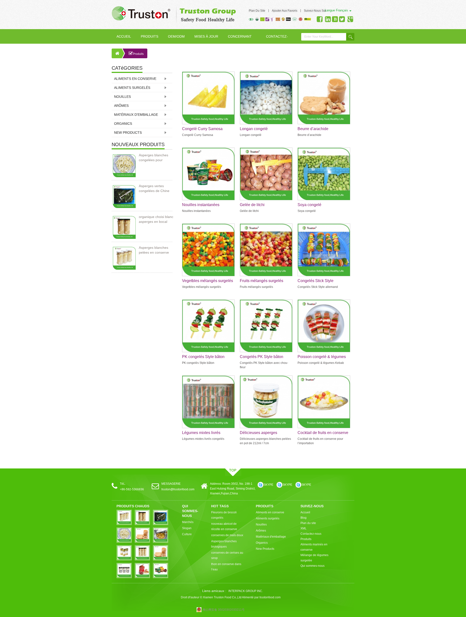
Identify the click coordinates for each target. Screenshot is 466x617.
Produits (149, 36)
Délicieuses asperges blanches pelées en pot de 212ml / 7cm (262, 433)
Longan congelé (254, 129)
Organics (123, 123)
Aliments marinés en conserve (313, 547)
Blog (303, 517)
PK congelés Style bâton (203, 357)
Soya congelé (309, 205)
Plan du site (257, 10)
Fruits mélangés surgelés (261, 281)
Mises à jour (206, 36)
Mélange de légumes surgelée (314, 557)
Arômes (121, 106)
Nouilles (122, 97)
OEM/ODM (176, 36)
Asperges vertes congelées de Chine (154, 188)
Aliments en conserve (135, 79)
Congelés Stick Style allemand (315, 281)
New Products (128, 132)
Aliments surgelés (132, 88)
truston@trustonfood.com (177, 489)
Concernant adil (240, 39)
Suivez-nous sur (315, 10)
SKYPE (268, 484)
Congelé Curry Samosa (202, 129)
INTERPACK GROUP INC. (245, 591)
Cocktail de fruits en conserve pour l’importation (323, 433)
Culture (187, 534)
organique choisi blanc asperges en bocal (156, 219)
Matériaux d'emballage (136, 115)
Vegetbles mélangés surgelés (207, 281)
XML (303, 528)
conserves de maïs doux (227, 535)
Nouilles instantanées (200, 205)
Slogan (186, 528)
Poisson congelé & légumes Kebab (322, 357)
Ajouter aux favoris (284, 10)
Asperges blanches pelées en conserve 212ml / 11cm (154, 250)
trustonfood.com (270, 597)
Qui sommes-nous (312, 565)
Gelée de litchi (252, 205)
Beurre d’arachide (313, 129)
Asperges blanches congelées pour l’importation (153, 157)
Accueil (123, 36)
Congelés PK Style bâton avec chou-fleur (261, 357)
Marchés (187, 522)
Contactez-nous (277, 39)
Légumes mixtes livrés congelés (201, 433)
